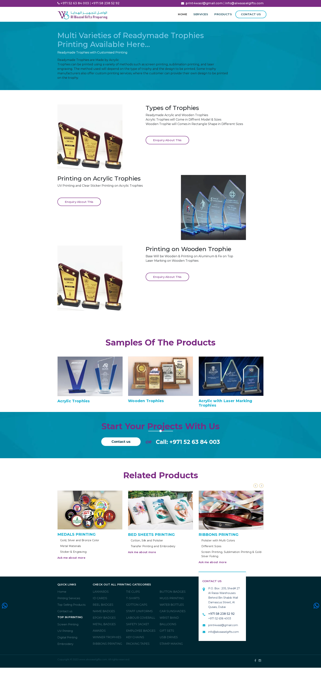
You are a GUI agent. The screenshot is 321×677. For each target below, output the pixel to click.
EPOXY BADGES (104, 617)
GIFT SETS (167, 630)
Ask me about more (71, 557)
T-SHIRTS (133, 598)
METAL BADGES (104, 624)
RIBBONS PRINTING (107, 643)
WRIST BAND (169, 617)
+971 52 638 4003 (219, 618)
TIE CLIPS (133, 591)
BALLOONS (168, 624)
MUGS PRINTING (172, 598)
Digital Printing (67, 637)
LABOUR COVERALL (140, 617)
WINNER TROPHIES (107, 637)
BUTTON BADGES (173, 591)
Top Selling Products (71, 604)
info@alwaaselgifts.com (244, 3)
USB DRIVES (169, 637)
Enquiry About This (167, 140)
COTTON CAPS (136, 604)
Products (223, 14)
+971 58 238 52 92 (106, 3)
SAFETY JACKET (137, 624)
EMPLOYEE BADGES (140, 630)
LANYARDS (101, 591)
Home (182, 14)
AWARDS (99, 630)
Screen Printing (67, 624)
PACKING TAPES (138, 643)
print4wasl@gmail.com (204, 3)
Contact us (251, 14)
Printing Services (68, 598)
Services (200, 14)
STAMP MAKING (171, 643)
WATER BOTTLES (172, 604)
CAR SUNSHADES (173, 611)
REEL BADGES (103, 604)
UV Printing (65, 631)
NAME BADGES (104, 611)
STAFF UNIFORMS (139, 611)
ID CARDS (100, 598)
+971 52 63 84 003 (75, 3)
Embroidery (65, 644)
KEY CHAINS (135, 637)
